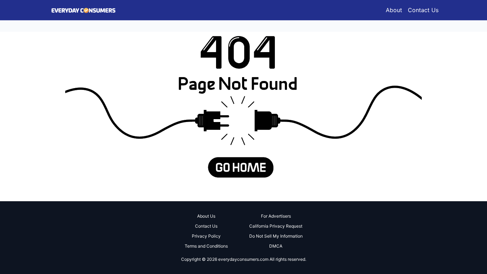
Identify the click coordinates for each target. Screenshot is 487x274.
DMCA (275, 246)
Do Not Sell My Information (276, 236)
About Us (206, 216)
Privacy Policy (206, 236)
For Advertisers (276, 216)
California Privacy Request (275, 226)
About (394, 10)
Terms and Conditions (206, 246)
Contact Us (423, 10)
